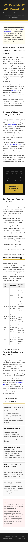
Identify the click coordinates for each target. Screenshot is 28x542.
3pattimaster (14, 90)
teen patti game (12, 124)
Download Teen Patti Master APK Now (14, 188)
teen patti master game (9, 97)
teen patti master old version (14, 144)
